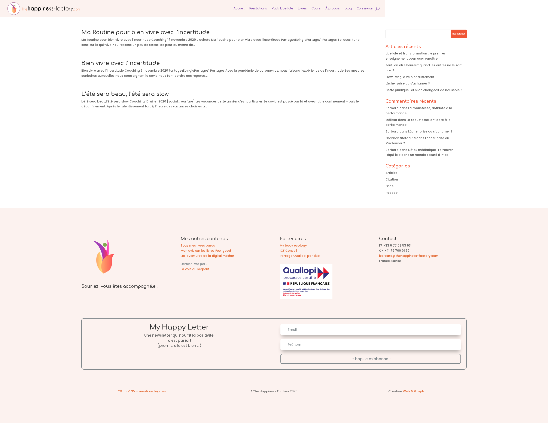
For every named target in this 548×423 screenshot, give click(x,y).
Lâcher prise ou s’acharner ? (408, 83)
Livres (302, 8)
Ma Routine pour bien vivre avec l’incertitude (145, 32)
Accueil (239, 8)
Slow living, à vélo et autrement (410, 77)
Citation (392, 179)
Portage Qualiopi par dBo (300, 256)
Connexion (365, 8)
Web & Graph (413, 391)
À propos (332, 8)
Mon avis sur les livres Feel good (206, 250)
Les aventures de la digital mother (207, 256)
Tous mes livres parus (198, 245)
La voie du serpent (195, 269)
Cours (316, 8)
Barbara (392, 108)
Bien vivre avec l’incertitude (120, 63)
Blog (348, 8)
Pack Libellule (282, 8)
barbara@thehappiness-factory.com (408, 256)
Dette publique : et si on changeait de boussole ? (424, 90)
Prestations (258, 8)
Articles (391, 173)
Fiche (389, 186)
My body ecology (293, 245)
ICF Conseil (288, 250)
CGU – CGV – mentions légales (142, 391)
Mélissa (391, 120)
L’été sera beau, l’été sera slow (125, 94)
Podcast (392, 193)
